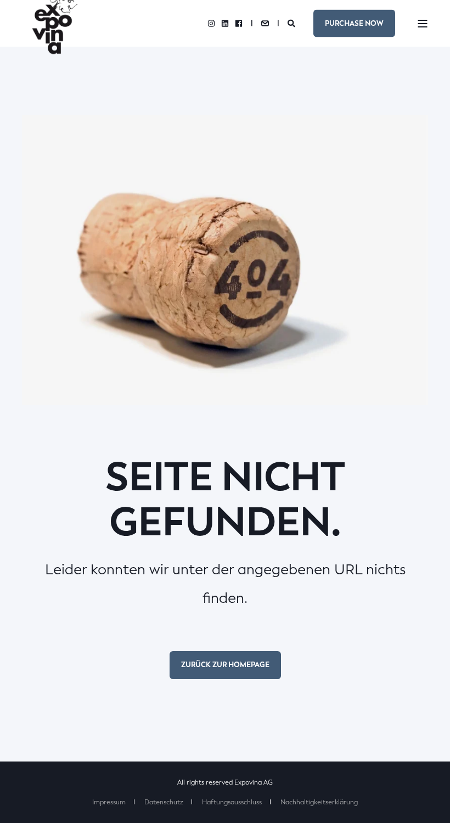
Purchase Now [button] (354, 22)
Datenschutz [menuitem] (163, 802)
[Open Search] (292, 23)
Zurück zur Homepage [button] (225, 664)
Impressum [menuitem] (109, 802)
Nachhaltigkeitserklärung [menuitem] (319, 802)
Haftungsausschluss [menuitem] (232, 802)
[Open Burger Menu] (423, 23)
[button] (428, 801)
